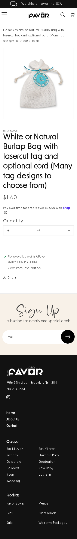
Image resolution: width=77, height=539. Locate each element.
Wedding (13, 481)
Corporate (13, 461)
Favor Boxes (15, 503)
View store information (24, 268)
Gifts (9, 513)
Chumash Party (48, 455)
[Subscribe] (68, 337)
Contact (11, 425)
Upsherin (44, 474)
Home (7, 30)
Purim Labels (47, 513)
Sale (9, 522)
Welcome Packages (52, 522)
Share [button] (12, 277)
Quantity (13, 221)
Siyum (10, 474)
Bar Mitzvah (14, 449)
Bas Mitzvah (47, 449)
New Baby (45, 468)
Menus (43, 503)
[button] (63, 14)
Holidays (12, 468)
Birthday (12, 455)
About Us (12, 419)
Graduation (46, 461)
